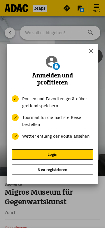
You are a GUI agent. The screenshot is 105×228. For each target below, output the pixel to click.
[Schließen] (91, 51)
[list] (52, 117)
